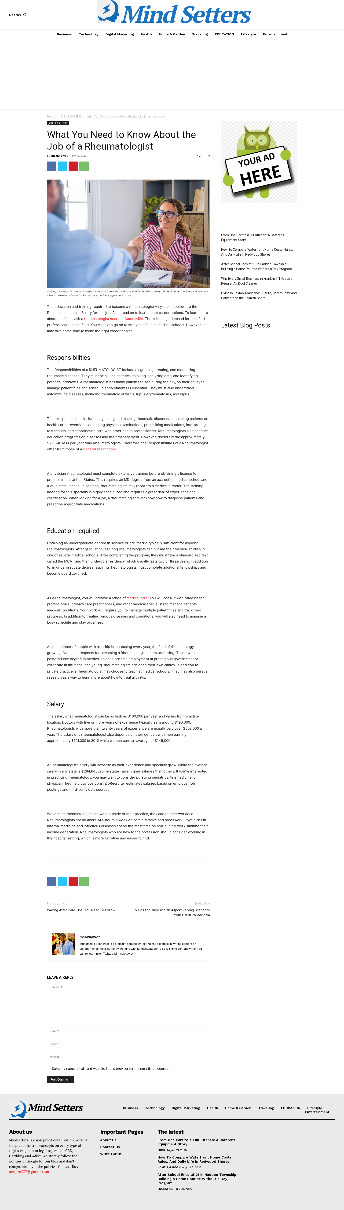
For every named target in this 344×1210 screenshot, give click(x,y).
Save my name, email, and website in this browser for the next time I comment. (112, 1068)
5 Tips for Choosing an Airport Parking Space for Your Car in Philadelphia (172, 912)
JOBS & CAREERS (70, 116)
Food (161, 1150)
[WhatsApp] (84, 166)
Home (51, 116)
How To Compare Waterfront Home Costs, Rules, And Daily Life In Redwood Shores (257, 252)
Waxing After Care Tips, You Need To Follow (81, 910)
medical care (137, 598)
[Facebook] (51, 166)
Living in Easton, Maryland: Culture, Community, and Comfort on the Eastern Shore (259, 295)
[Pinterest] (73, 166)
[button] (19, 15)
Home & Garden (169, 1167)
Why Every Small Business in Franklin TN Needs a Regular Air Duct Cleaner (257, 281)
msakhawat (59, 155)
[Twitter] (62, 166)
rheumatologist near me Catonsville (113, 318)
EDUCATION (165, 1189)
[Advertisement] (172, 74)
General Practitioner (99, 449)
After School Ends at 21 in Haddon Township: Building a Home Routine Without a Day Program (256, 266)
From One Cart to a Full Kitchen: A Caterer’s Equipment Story (252, 237)
